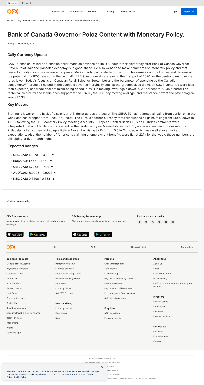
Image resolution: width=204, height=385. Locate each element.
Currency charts (63, 288)
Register (187, 11)
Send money (110, 268)
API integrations (112, 313)
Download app (111, 273)
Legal (156, 268)
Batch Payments (14, 318)
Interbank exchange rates (68, 273)
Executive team (160, 336)
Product (56, 11)
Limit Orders (12, 293)
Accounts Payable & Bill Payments (23, 313)
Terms (154, 378)
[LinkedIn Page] (146, 222)
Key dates (158, 311)
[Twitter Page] (152, 222)
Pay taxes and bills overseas (118, 288)
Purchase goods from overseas (119, 293)
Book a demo (187, 247)
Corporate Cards (14, 273)
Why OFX (93, 11)
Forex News (61, 313)
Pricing (110, 11)
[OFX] (12, 11)
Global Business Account (18, 263)
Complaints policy (162, 273)
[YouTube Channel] (165, 222)
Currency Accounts (15, 298)
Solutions (74, 11)
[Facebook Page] (139, 222)
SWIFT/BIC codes (64, 293)
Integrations (12, 322)
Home (10, 20)
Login (53, 247)
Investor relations (161, 316)
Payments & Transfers (17, 268)
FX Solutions (12, 278)
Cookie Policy (19, 377)
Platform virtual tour (65, 263)
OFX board (158, 331)
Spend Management (16, 308)
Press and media (112, 318)
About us (157, 263)
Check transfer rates (114, 263)
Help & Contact (138, 247)
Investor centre (160, 301)
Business (12, 3)
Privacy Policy (160, 278)
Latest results (160, 306)
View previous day (20, 201)
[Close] (102, 367)
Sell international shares (115, 298)
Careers (157, 341)
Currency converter (64, 268)
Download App (13, 332)
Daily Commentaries (26, 20)
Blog (57, 318)
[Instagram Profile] (172, 222)
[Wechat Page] (159, 222)
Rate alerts (60, 283)
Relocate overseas (113, 283)
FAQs (93, 247)
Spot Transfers (13, 283)
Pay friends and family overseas (120, 278)
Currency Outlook (64, 308)
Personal (26, 3)
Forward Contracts (15, 288)
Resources (126, 11)
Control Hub (12, 303)
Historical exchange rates (67, 278)
